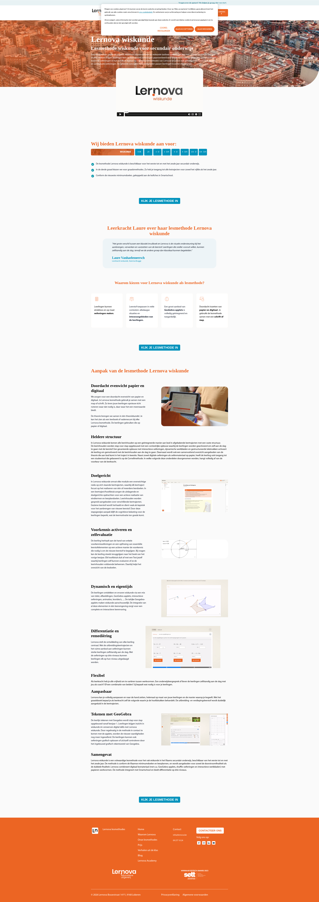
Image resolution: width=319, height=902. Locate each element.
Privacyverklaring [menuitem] (170, 895)
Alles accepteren (184, 29)
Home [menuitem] (141, 829)
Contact (221, 13)
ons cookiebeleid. (146, 12)
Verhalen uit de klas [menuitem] (148, 850)
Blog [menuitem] (140, 855)
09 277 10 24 (178, 841)
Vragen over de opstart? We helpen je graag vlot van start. (203, 3)
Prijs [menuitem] (140, 845)
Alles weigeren (204, 29)
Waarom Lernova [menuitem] (147, 834)
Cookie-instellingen (164, 29)
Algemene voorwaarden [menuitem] (195, 895)
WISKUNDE (125, 152)
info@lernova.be (180, 835)
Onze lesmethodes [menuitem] (147, 840)
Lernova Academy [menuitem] (147, 861)
